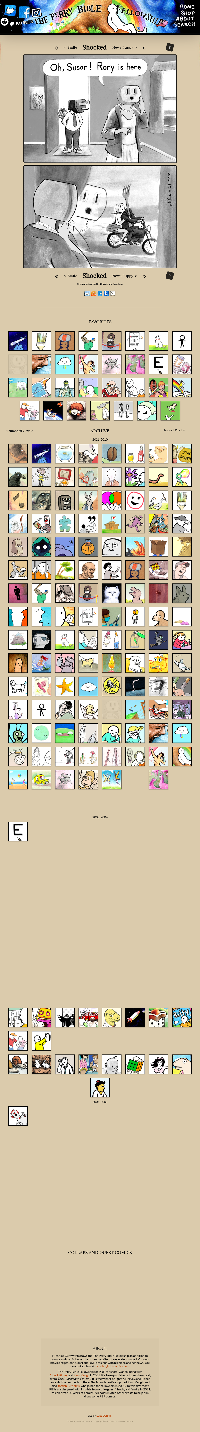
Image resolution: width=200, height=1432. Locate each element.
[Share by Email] (113, 295)
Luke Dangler (104, 1415)
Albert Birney (58, 1375)
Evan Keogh (81, 1375)
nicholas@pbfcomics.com (112, 1366)
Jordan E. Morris (69, 1385)
